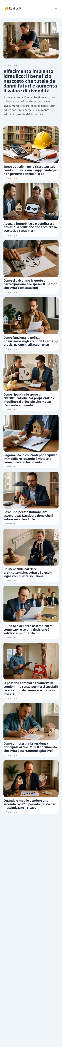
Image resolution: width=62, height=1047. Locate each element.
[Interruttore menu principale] (56, 9)
